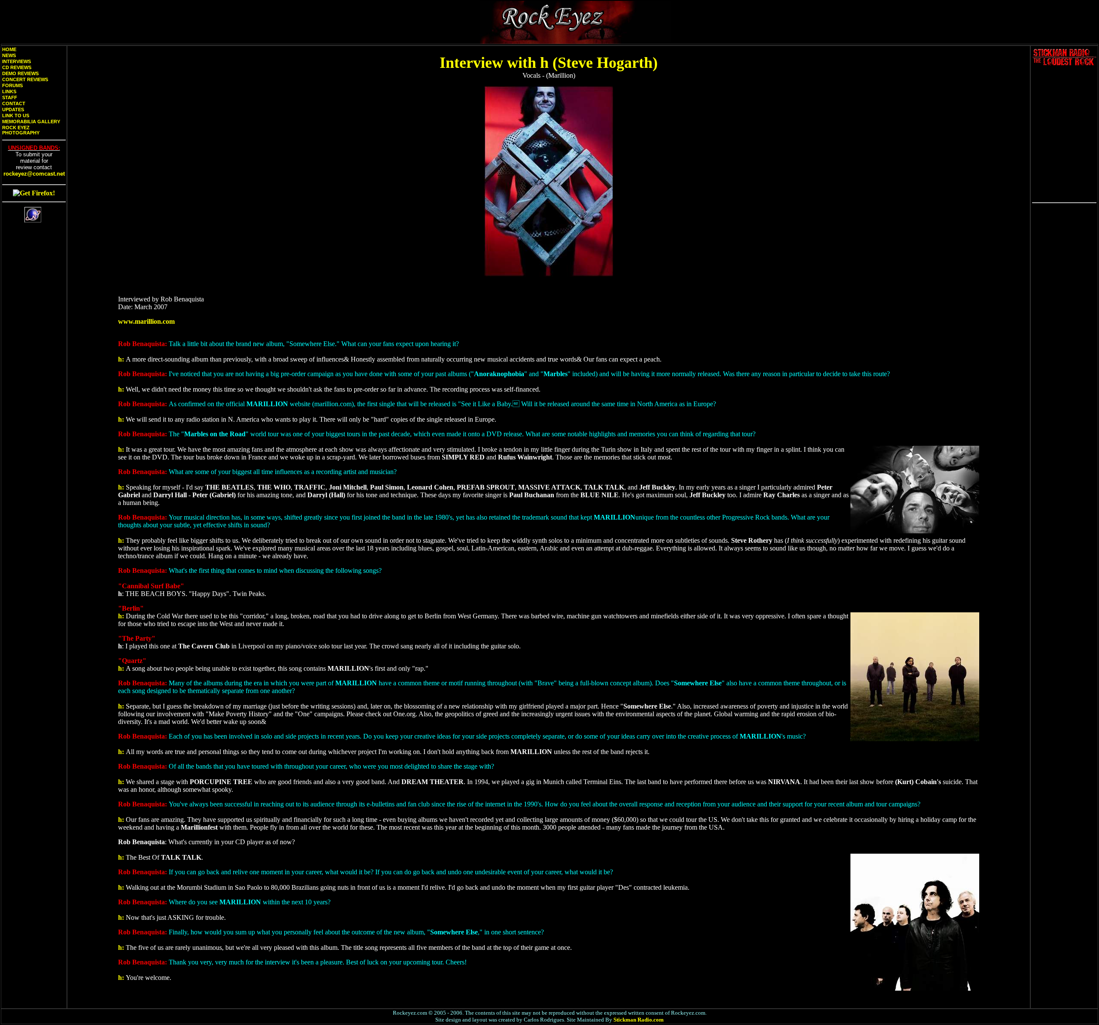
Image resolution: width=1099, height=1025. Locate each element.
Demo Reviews (20, 73)
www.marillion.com (146, 321)
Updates (13, 109)
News (9, 55)
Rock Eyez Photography (20, 130)
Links (9, 91)
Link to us (15, 115)
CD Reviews (16, 67)
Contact (13, 103)
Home (9, 49)
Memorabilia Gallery (31, 121)
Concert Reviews (25, 79)
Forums (12, 85)
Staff (9, 97)
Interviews (16, 61)
